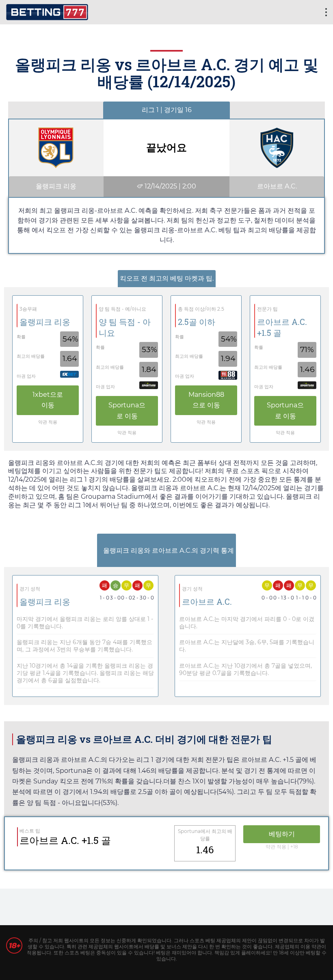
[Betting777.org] (47, 11)
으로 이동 (47, 400)
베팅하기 (282, 834)
